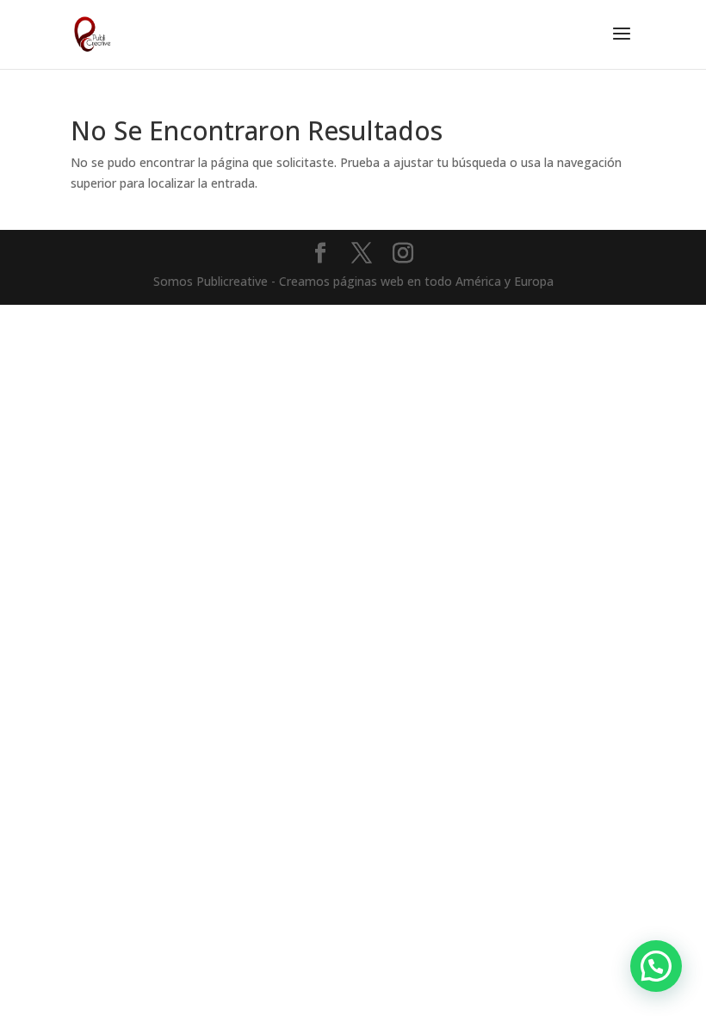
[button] (656, 966)
